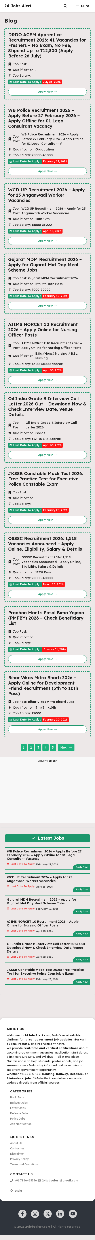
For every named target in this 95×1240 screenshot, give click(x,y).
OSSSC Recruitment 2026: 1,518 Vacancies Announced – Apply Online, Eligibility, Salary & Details (45, 544)
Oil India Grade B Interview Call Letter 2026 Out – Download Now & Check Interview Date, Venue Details (47, 406)
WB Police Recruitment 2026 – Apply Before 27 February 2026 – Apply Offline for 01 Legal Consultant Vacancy (44, 118)
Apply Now (82, 866)
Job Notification (21, 1124)
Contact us (17, 1148)
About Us (16, 1143)
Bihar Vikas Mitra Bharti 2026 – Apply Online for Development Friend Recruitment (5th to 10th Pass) (43, 685)
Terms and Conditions (24, 1164)
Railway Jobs (19, 1102)
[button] (65, 6)
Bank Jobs (17, 1097)
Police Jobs (17, 1118)
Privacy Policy (19, 1159)
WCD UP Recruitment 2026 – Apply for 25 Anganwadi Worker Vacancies (46, 195)
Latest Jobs (18, 1108)
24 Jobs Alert (17, 5)
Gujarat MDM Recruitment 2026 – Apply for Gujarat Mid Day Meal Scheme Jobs (45, 265)
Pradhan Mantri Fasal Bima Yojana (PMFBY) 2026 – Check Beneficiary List (46, 618)
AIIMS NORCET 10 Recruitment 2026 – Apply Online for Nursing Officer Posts (43, 330)
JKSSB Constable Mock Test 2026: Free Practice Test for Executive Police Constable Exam (45, 479)
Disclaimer (17, 1153)
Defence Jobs (19, 1113)
